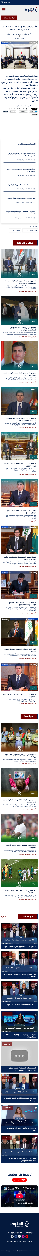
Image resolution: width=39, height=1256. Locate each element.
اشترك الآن (18, 1180)
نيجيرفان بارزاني (15, 230)
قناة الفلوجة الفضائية (8, 1250)
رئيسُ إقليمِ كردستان (30, 230)
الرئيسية (30, 1241)
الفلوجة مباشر (17, 1241)
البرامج (24, 1241)
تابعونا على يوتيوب (19, 1174)
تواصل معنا (10, 1241)
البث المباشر (8, 17)
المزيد (3, 916)
